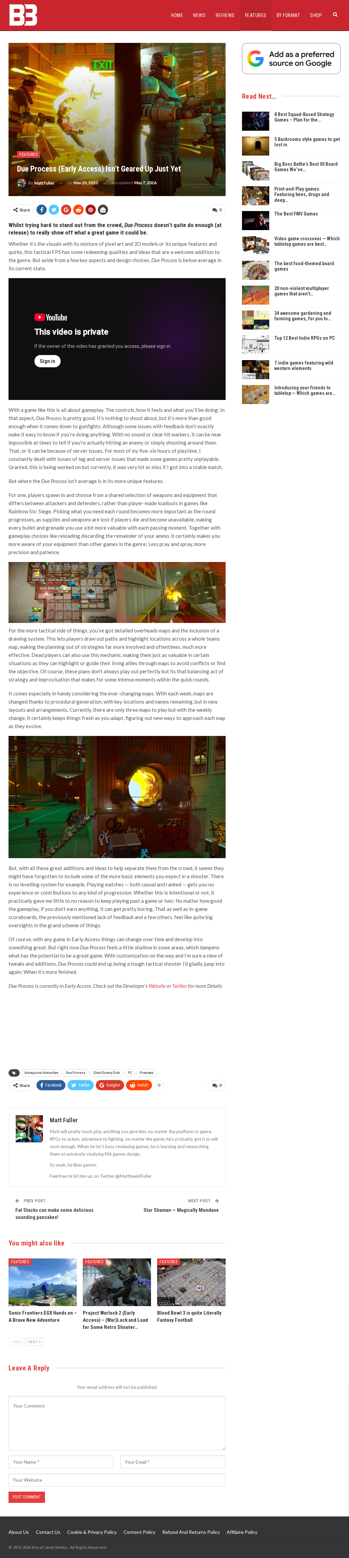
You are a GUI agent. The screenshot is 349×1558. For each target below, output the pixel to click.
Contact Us (48, 1532)
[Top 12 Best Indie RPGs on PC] (255, 344)
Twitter (179, 986)
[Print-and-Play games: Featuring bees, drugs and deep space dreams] (255, 195)
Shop (316, 15)
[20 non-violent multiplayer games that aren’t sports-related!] (255, 295)
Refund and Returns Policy (191, 1532)
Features (256, 15)
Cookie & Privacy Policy (92, 1532)
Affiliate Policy (242, 1532)
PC (130, 1073)
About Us (19, 1532)
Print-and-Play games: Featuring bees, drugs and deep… (301, 194)
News (199, 15)
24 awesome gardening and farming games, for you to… (302, 316)
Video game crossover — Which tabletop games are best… (307, 241)
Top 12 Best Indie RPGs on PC (304, 338)
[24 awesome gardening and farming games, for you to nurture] (255, 320)
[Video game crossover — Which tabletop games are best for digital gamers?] (255, 245)
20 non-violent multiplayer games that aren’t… (301, 291)
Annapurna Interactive (41, 1073)
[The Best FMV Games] (255, 220)
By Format (288, 15)
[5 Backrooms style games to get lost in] (255, 146)
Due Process (76, 1073)
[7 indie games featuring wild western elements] (255, 369)
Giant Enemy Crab (106, 1073)
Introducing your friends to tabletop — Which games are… (304, 390)
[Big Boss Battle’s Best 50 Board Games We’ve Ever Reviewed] (255, 170)
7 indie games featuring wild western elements (303, 365)
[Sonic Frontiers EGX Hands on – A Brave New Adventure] (43, 1282)
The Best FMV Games (296, 213)
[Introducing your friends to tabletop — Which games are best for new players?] (255, 394)
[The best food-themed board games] (255, 270)
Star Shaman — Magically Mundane (181, 1210)
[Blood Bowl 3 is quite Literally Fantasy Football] (191, 1282)
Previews (147, 1073)
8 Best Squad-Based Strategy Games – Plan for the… (304, 117)
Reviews (225, 15)
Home (177, 15)
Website (157, 986)
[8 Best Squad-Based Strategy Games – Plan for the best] (255, 121)
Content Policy (139, 1532)
